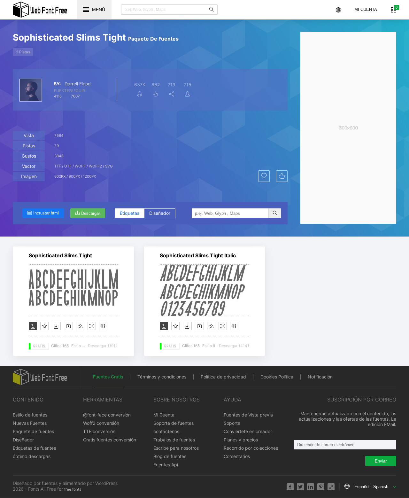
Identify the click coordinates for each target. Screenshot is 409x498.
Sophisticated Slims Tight (60, 255)
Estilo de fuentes (30, 414)
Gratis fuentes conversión (109, 439)
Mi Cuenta (163, 414)
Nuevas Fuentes (30, 423)
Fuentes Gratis (108, 376)
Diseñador (159, 213)
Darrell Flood (78, 83)
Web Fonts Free (40, 10)
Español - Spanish (371, 486)
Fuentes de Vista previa (248, 414)
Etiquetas (129, 213)
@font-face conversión (107, 414)
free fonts (72, 489)
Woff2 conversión (101, 423)
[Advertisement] (348, 128)
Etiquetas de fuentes (34, 448)
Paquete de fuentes (33, 431)
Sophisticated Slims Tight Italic (198, 255)
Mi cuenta (365, 9)
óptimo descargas (31, 456)
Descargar (90, 213)
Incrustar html (46, 213)
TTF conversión (99, 431)
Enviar (381, 461)
